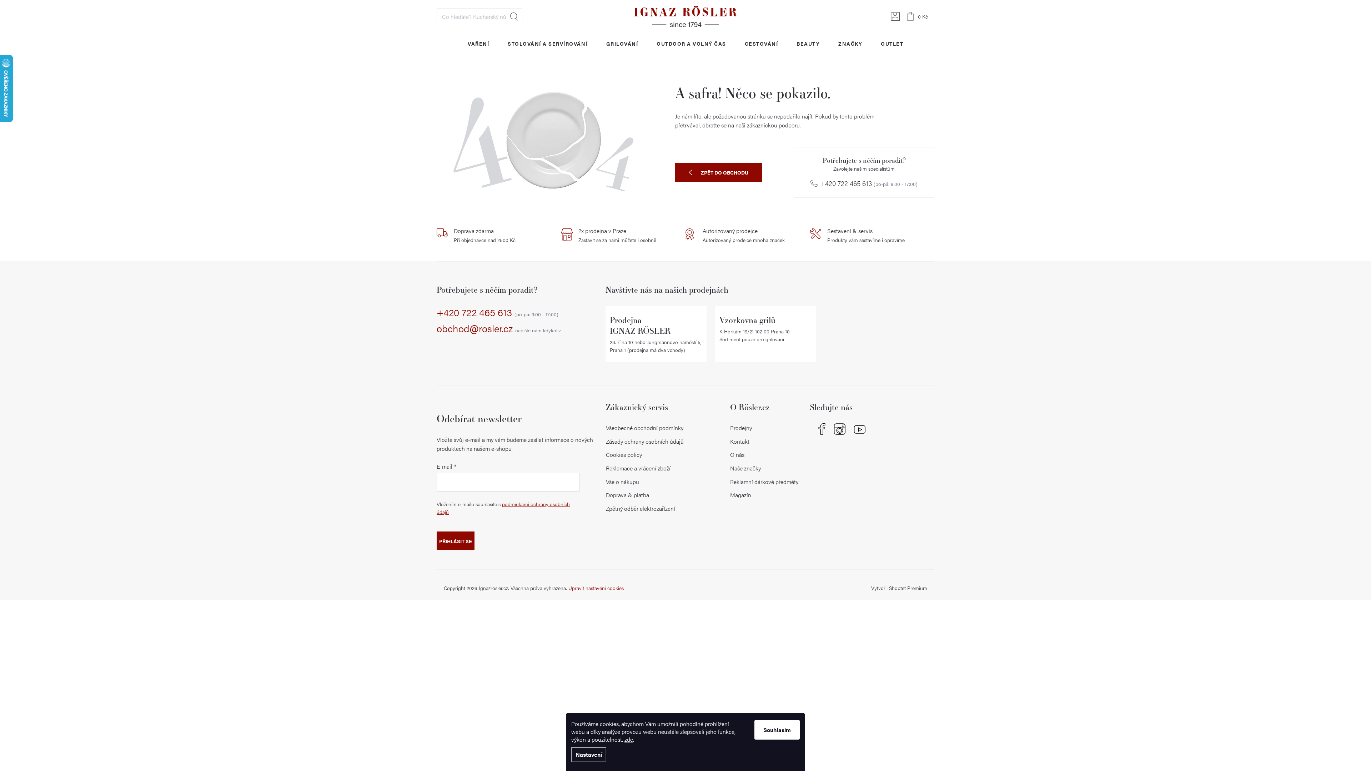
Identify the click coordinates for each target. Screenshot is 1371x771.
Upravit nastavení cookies (596, 587)
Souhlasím (777, 730)
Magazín (740, 495)
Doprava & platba (627, 495)
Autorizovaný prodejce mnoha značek (744, 235)
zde (628, 739)
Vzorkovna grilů (747, 320)
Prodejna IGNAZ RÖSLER (640, 325)
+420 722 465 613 (869, 183)
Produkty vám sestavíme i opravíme (866, 235)
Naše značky (745, 468)
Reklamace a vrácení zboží (638, 468)
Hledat (514, 16)
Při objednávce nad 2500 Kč (485, 235)
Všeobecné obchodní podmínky (644, 428)
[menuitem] (478, 43)
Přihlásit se (455, 541)
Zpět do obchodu (724, 172)
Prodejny (741, 428)
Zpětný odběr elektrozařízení (640, 508)
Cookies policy (624, 454)
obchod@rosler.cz (499, 328)
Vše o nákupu (622, 482)
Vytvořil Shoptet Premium (899, 587)
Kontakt (739, 441)
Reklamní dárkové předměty (764, 482)
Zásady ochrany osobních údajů (645, 441)
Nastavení (589, 754)
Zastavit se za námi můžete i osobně (617, 235)
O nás (737, 454)
